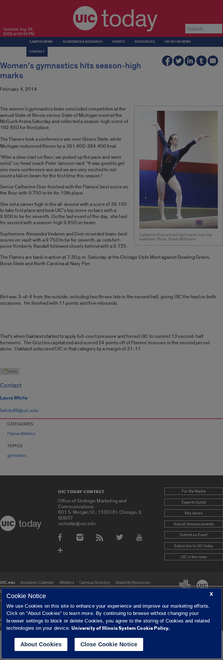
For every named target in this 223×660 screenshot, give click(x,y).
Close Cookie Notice (109, 644)
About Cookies (41, 644)
